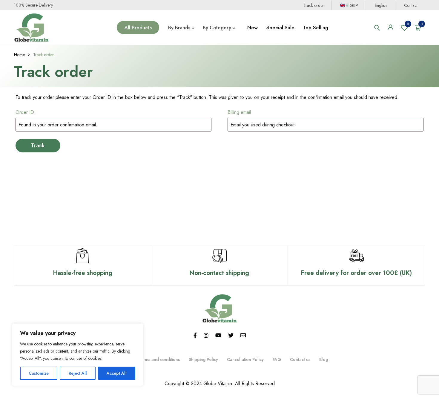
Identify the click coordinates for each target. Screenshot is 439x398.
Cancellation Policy (245, 359)
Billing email (239, 112)
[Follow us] (231, 336)
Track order (313, 5)
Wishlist (408, 24)
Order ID (25, 112)
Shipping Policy (203, 359)
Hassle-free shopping (82, 272)
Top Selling (315, 27)
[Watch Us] (218, 336)
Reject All (78, 373)
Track (37, 145)
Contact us (300, 359)
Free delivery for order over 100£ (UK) (356, 272)
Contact (410, 5)
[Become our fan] (195, 336)
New (252, 27)
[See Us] (206, 336)
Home (19, 55)
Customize (39, 373)
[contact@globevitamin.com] (243, 336)
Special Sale (280, 27)
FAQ (277, 359)
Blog (323, 359)
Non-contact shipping (219, 272)
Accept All (117, 373)
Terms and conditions (159, 359)
